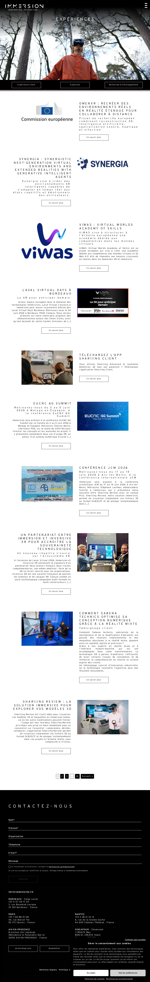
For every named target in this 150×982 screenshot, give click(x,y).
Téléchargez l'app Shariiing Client (100, 357)
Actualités (26, 85)
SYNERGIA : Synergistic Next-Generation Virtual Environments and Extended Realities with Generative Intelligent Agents (42, 177)
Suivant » (87, 776)
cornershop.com (23, 948)
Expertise (124, 85)
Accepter (91, 973)
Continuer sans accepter (135, 940)
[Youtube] (14, 956)
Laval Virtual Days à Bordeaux (44, 294)
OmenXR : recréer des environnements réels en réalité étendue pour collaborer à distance (108, 116)
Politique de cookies (95, 979)
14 (77, 776)
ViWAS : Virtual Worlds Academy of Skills (107, 234)
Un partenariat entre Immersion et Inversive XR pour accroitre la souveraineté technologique (44, 545)
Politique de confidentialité (119, 979)
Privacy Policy (56, 870)
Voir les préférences (127, 973)
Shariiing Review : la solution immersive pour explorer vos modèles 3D (42, 705)
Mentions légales (48, 970)
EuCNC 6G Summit (43, 409)
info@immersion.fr (20, 892)
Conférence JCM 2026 (108, 472)
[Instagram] (26, 956)
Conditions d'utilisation (77, 870)
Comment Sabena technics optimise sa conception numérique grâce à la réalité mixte (108, 620)
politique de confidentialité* (62, 866)
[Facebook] (33, 956)
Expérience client (75, 85)
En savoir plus (94, 137)
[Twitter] (20, 956)
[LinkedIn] (8, 956)
